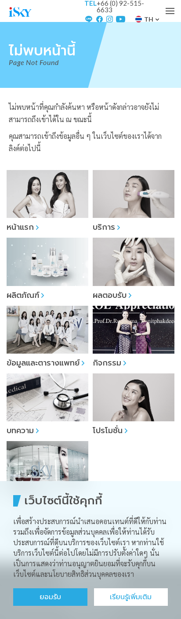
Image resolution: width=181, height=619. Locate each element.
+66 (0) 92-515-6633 (120, 6)
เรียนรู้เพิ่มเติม (131, 597)
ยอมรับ (50, 597)
